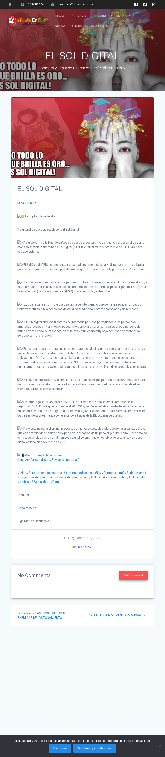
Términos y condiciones (95, 748)
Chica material (27, 508)
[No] (159, 746)
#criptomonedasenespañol (81, 472)
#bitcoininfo (136, 477)
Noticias (84, 547)
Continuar (60, 748)
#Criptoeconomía (113, 472)
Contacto (99, 26)
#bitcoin (96, 477)
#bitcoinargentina (115, 477)
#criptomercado (78, 477)
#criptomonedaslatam (50, 477)
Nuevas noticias (69, 26)
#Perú (54, 481)
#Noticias (23, 481)
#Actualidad (40, 481)
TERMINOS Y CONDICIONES (114, 16)
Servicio (79, 16)
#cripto (22, 472)
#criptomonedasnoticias (45, 472)
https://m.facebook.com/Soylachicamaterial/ (48, 459)
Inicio (59, 16)
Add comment (133, 575)
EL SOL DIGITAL (27, 203)
